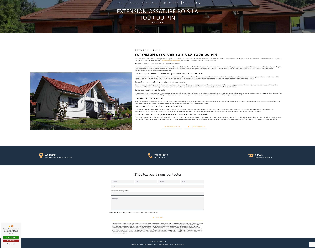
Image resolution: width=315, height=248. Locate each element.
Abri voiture (145, 3)
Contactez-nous (198, 126)
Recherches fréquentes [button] (157, 241)
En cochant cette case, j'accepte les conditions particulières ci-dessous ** (134, 212)
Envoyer (159, 218)
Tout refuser (11, 240)
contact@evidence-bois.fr (263, 157)
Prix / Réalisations (174, 3)
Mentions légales (164, 244)
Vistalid (134, 244)
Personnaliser (11, 244)
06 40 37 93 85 (159, 157)
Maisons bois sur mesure (130, 3)
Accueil (118, 3)
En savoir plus (173, 126)
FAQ (184, 3)
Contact (191, 3)
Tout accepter (11, 237)
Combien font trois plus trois (120, 191)
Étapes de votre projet (159, 3)
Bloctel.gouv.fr (180, 231)
